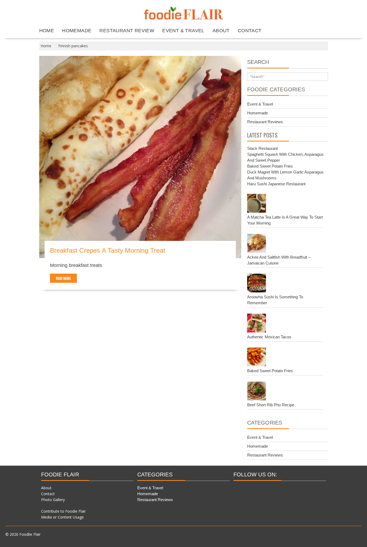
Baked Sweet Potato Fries (270, 166)
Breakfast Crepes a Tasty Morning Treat (107, 250)
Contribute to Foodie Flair (63, 511)
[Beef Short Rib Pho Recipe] (256, 392)
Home (46, 30)
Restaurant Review (126, 30)
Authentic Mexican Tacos (269, 337)
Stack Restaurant (262, 148)
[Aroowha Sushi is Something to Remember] (256, 284)
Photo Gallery (53, 499)
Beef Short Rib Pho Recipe (270, 405)
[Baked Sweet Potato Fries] (256, 357)
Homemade (76, 30)
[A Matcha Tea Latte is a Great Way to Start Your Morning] (256, 204)
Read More (63, 278)
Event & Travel (183, 30)
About (221, 30)
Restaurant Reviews (265, 121)
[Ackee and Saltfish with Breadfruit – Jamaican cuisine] (256, 244)
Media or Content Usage (62, 517)
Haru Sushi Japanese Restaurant (276, 184)
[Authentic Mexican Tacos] (256, 324)
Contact (250, 30)
